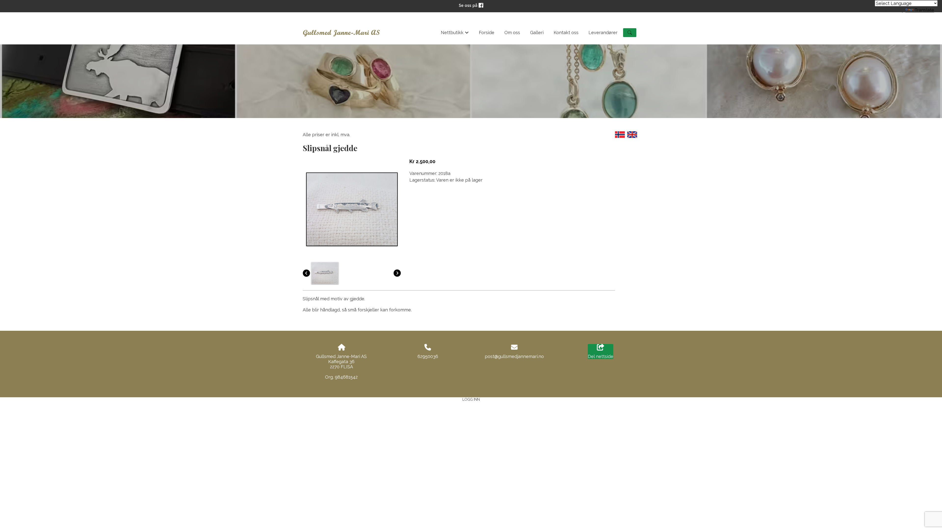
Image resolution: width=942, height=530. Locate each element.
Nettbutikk (455, 34)
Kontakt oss (566, 32)
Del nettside (600, 356)
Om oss (512, 32)
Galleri (537, 32)
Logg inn (471, 399)
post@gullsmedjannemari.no (514, 356)
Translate (924, 10)
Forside (486, 32)
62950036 (428, 356)
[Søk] (629, 32)
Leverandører (603, 32)
